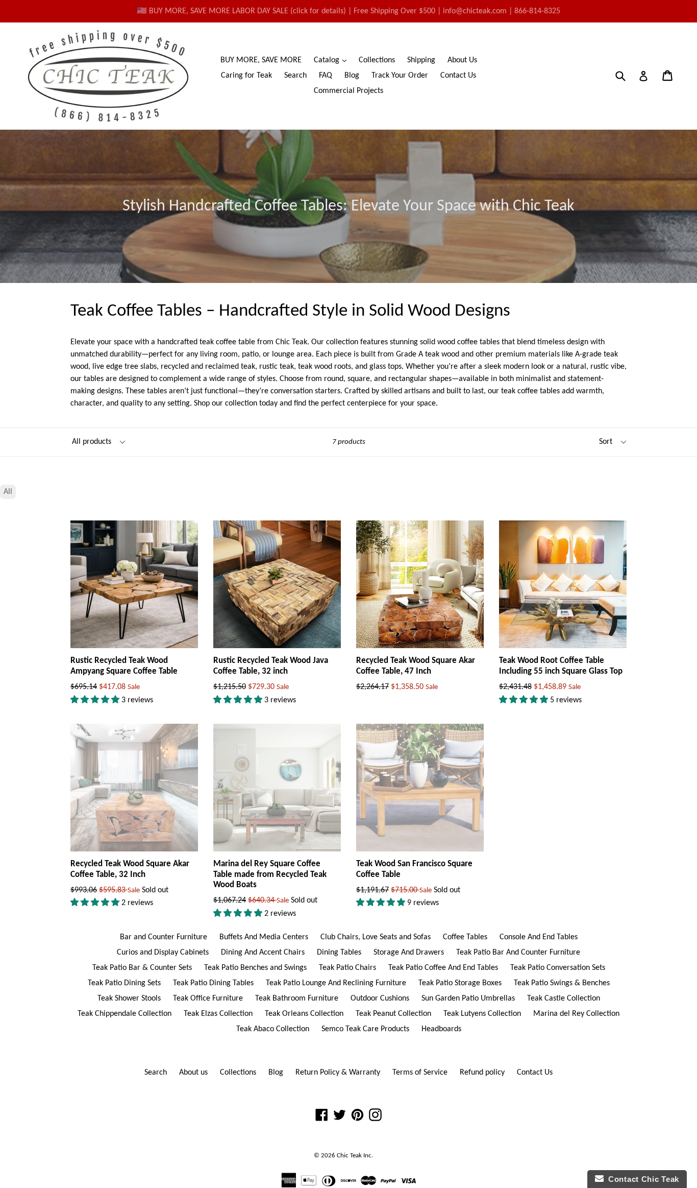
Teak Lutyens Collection (482, 1014)
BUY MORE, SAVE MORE (261, 60)
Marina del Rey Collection (576, 1014)
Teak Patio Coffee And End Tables (443, 968)
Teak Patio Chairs (347, 968)
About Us (462, 60)
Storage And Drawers (409, 952)
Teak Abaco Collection (272, 1029)
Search (295, 76)
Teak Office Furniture (208, 998)
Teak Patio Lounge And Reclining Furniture (336, 983)
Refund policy (482, 1072)
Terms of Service (419, 1072)
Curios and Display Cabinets (163, 952)
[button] (95, 700)
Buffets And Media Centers (263, 937)
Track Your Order (399, 76)
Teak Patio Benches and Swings (255, 968)
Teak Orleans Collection (304, 1014)
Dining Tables (339, 952)
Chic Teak (349, 1155)
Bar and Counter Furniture (163, 937)
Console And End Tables (539, 937)
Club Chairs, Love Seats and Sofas (375, 937)
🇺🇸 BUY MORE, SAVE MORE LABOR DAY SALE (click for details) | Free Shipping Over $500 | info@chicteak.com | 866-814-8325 (348, 11)
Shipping (421, 60)
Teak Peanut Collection (393, 1014)
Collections (377, 60)
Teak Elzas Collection (218, 1014)
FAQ (325, 76)
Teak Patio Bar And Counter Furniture (518, 952)
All (8, 492)
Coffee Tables (465, 937)
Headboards (441, 1029)
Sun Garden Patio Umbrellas (468, 998)
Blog (351, 76)
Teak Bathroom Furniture (296, 998)
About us (193, 1072)
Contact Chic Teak (641, 1179)
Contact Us (458, 76)
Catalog (333, 60)
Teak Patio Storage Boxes (460, 983)
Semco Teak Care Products (365, 1029)
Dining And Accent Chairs (263, 952)
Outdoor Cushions (380, 998)
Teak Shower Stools (129, 998)
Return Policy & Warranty (337, 1072)
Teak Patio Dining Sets (124, 983)
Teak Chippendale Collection (124, 1014)
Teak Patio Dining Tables (213, 983)
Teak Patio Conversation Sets (557, 968)
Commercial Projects (348, 91)
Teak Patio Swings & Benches (562, 983)
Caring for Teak (246, 76)
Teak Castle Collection (563, 998)
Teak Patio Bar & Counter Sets (142, 968)
